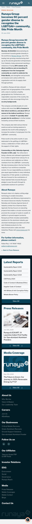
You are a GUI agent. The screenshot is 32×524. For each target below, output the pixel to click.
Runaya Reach (7, 480)
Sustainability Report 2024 (13, 271)
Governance (6, 477)
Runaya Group (16, 56)
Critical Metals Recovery (11, 426)
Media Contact (7, 495)
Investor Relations (11, 462)
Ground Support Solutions (11, 432)
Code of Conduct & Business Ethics (15, 283)
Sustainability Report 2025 (13, 267)
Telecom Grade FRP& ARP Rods (9, 455)
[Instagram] (9, 444)
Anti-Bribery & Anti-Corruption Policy (16, 290)
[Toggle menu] (3, 3)
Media (8, 7)
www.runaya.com (22, 230)
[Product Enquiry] (27, 519)
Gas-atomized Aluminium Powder (14, 434)
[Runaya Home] (16, 3)
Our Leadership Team (10, 405)
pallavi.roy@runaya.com (9, 246)
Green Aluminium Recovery (12, 429)
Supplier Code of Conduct (12, 287)
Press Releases (16, 7)
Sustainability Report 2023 (13, 275)
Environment (6, 471)
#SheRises (6, 416)
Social (4, 474)
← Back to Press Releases (10, 250)
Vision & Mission (8, 402)
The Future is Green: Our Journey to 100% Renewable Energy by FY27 (15, 379)
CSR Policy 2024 (9, 279)
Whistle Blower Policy (11, 294)
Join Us (4, 414)
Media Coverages (8, 492)
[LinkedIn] (4, 444)
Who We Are (6, 399)
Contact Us (7, 503)
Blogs (4, 498)
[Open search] (28, 3)
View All (16, 301)
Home (3, 7)
